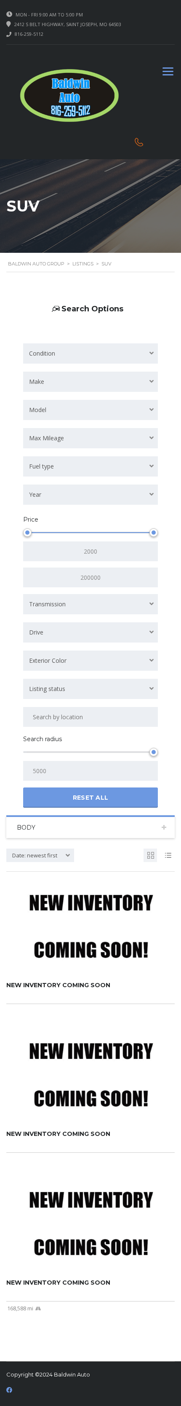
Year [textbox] (35, 494)
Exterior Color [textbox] (48, 660)
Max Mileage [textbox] (46, 438)
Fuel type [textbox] (41, 466)
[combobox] (90, 353)
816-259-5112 (29, 34)
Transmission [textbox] (47, 604)
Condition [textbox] (42, 353)
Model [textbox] (37, 410)
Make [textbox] (36, 382)
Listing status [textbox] (47, 689)
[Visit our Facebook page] (9, 1390)
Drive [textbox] (36, 632)
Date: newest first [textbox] (34, 855)
